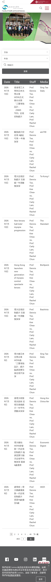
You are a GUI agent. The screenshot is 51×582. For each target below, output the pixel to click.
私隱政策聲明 (14, 575)
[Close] (48, 565)
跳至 (18, 539)
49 (30, 534)
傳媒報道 (26, 17)
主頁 (8, 17)
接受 (41, 579)
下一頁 (35, 534)
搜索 (25, 71)
